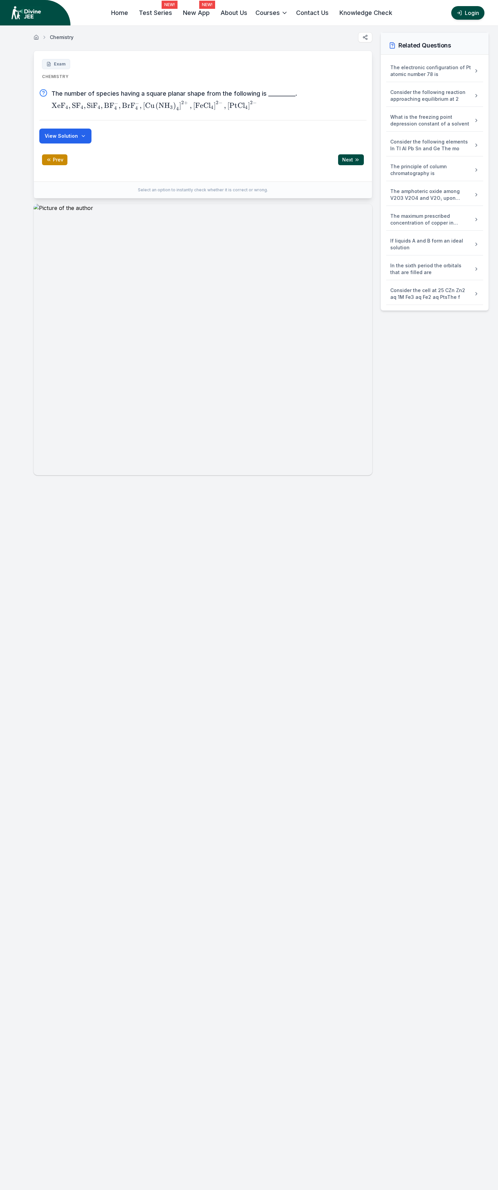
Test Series (155, 12)
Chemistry (62, 37)
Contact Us (312, 12)
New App (196, 12)
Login (472, 12)
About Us (234, 12)
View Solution (61, 136)
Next (347, 159)
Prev (58, 159)
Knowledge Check (365, 12)
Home (119, 12)
